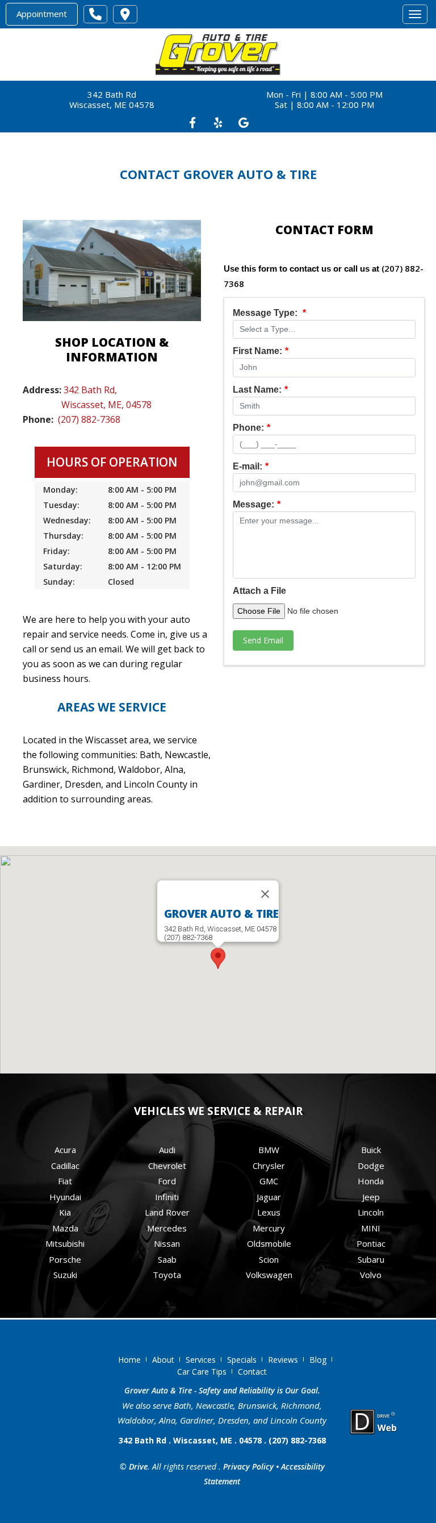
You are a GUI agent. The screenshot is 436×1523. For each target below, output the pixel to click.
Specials (242, 1359)
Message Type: (269, 313)
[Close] (265, 894)
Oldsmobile (269, 1243)
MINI (370, 1228)
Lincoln (371, 1212)
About (163, 1359)
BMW (268, 1149)
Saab (167, 1259)
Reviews (283, 1359)
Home (129, 1359)
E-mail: (251, 466)
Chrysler (269, 1165)
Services (201, 1359)
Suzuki (65, 1274)
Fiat (65, 1181)
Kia (65, 1212)
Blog (317, 1359)
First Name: (260, 351)
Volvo (371, 1274)
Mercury (269, 1228)
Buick (371, 1149)
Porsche (65, 1259)
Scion (269, 1259)
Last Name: (260, 389)
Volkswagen (269, 1274)
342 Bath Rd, (90, 390)
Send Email (263, 640)
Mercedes (167, 1228)
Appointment (41, 13)
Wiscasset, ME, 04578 (106, 404)
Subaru (371, 1259)
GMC (268, 1181)
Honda (371, 1181)
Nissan (167, 1243)
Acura (65, 1149)
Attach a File (259, 591)
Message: (256, 504)
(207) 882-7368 (89, 419)
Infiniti (167, 1196)
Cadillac (65, 1165)
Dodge (371, 1165)
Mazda (65, 1228)
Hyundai (65, 1196)
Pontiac (371, 1243)
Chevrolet (167, 1165)
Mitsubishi (65, 1243)
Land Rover (167, 1212)
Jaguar (269, 1196)
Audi (167, 1149)
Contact (252, 1371)
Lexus (268, 1212)
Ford (167, 1181)
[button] (218, 958)
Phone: (251, 427)
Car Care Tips (202, 1371)
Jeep (371, 1196)
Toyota (167, 1274)
